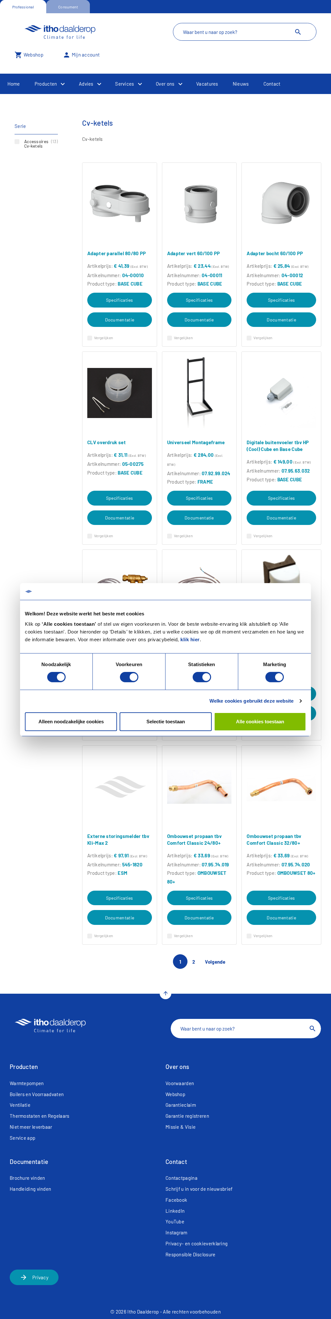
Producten (46, 84)
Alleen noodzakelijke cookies (71, 721)
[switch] (129, 677)
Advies (86, 84)
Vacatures (207, 84)
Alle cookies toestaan (260, 721)
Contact (272, 84)
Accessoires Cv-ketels (41, 143)
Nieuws (241, 84)
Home (13, 84)
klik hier (190, 639)
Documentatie (119, 319)
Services (124, 84)
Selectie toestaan (165, 721)
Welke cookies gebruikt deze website (251, 701)
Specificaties (119, 300)
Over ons (165, 84)
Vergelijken (103, 338)
